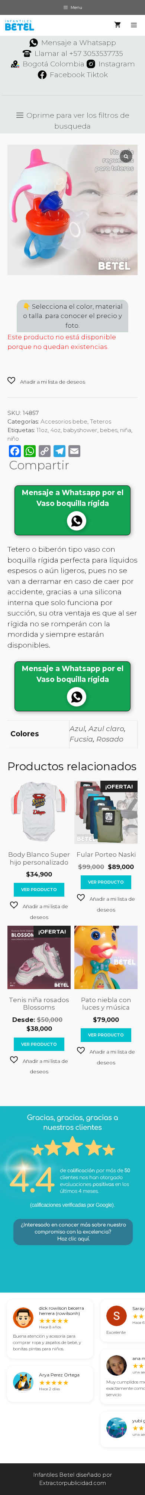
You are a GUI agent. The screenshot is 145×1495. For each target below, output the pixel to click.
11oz (42, 430)
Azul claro (106, 728)
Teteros (100, 421)
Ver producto (39, 889)
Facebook (67, 74)
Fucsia (81, 739)
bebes (108, 430)
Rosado (109, 739)
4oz (55, 430)
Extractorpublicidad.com (72, 1482)
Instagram (117, 64)
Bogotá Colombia (53, 64)
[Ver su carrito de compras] (117, 25)
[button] (46, 381)
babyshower (80, 430)
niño (13, 438)
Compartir (39, 465)
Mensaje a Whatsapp (78, 42)
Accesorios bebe (64, 421)
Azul (77, 728)
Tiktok (97, 74)
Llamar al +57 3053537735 (79, 53)
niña (125, 430)
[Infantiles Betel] (19, 25)
